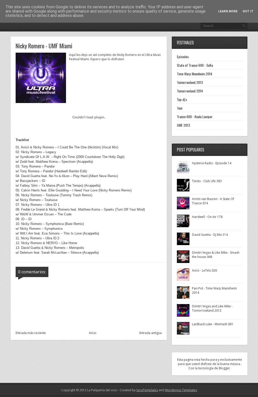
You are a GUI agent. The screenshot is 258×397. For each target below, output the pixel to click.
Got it (248, 11)
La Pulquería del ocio (102, 390)
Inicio (92, 333)
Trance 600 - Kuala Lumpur (194, 116)
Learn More (228, 11)
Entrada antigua (150, 333)
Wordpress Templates (181, 390)
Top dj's (182, 99)
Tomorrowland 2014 (190, 90)
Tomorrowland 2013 (190, 82)
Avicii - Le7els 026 (204, 270)
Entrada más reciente (31, 333)
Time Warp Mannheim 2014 (194, 73)
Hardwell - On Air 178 (207, 217)
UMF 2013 (183, 125)
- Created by (137, 390)
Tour (180, 108)
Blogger (224, 368)
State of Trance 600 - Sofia (195, 65)
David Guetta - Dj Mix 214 (210, 235)
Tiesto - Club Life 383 (207, 181)
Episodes (183, 56)
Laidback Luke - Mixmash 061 (212, 324)
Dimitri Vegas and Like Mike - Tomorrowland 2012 (212, 308)
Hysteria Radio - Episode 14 (211, 163)
